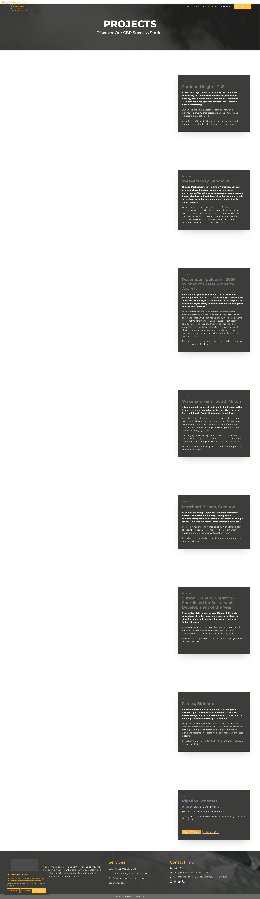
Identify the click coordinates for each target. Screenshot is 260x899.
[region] (26, 883)
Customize (13, 890)
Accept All (39, 890)
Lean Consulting (117, 883)
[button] (203, 6)
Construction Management (122, 869)
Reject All (26, 890)
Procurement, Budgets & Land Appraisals (129, 873)
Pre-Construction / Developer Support (128, 878)
